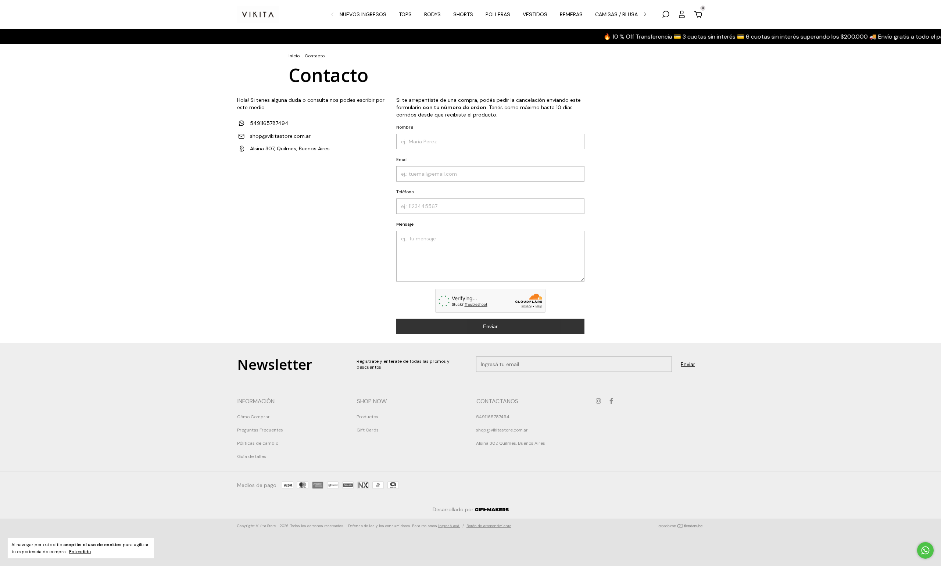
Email (402, 159)
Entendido (80, 552)
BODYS (432, 14)
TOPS (405, 14)
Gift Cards (368, 430)
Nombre (404, 127)
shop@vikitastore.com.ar (280, 136)
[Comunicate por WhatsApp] (925, 550)
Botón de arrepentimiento (488, 525)
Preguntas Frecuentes (260, 430)
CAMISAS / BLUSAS (618, 14)
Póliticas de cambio (257, 443)
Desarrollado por (454, 509)
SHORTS (463, 14)
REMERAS (571, 14)
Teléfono (405, 192)
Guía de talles (251, 456)
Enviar (490, 326)
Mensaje (405, 224)
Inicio (294, 56)
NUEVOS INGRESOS (363, 14)
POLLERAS (498, 14)
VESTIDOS (535, 14)
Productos (367, 417)
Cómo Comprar (253, 417)
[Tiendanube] (681, 526)
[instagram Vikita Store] (598, 401)
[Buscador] (666, 15)
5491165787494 (268, 123)
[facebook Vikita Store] (611, 401)
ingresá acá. (449, 525)
